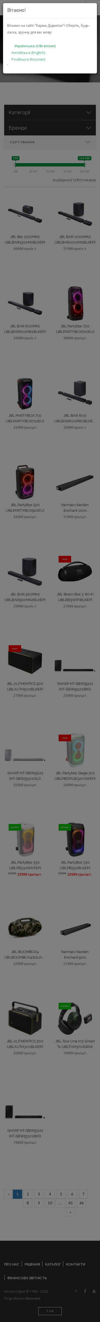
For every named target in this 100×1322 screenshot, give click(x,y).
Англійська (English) (28, 52)
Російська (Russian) (28, 59)
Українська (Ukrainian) (35, 45)
